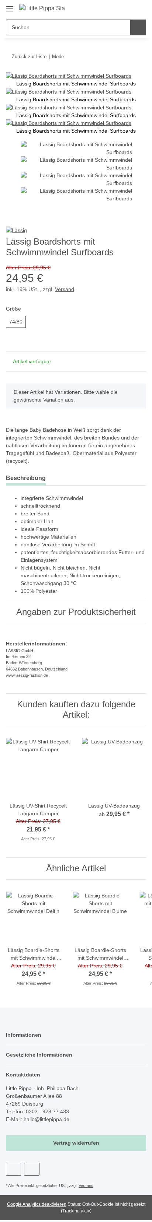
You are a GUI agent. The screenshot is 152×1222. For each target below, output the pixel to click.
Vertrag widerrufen (76, 1143)
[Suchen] (138, 27)
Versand (64, 289)
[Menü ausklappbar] (9, 6)
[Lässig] (16, 230)
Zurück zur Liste (29, 56)
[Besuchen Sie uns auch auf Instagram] (31, 1169)
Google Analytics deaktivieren (36, 1204)
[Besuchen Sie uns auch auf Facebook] (13, 1169)
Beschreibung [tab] (26, 478)
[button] (117, 8)
